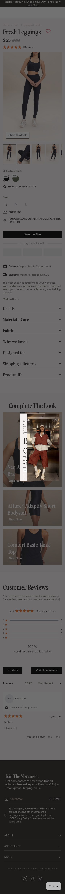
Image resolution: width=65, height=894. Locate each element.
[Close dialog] (42, 416)
